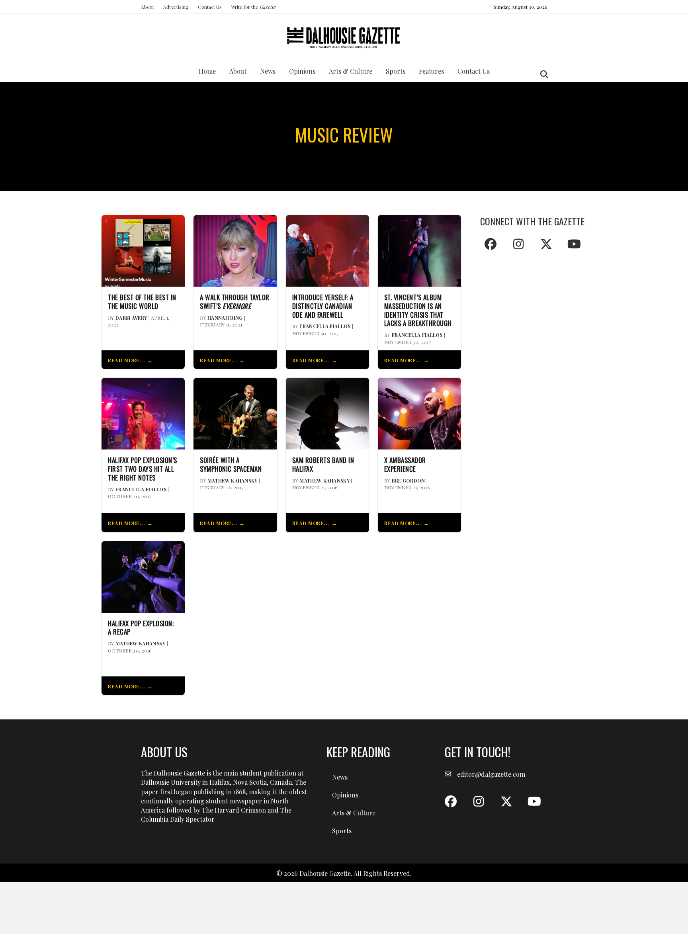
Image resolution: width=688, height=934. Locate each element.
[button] (490, 244)
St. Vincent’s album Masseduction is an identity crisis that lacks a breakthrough (418, 310)
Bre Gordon (408, 480)
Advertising (176, 7)
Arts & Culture (350, 71)
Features (431, 71)
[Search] (542, 74)
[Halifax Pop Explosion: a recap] (143, 576)
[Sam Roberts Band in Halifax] (327, 412)
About (147, 7)
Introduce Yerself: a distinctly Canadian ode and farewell (323, 306)
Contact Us (210, 7)
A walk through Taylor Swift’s (235, 302)
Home (207, 71)
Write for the (253, 7)
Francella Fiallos (324, 326)
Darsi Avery (131, 318)
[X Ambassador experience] (419, 412)
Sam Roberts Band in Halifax (323, 464)
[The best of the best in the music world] (143, 250)
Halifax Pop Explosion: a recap (141, 628)
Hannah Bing (224, 318)
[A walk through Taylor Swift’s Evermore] (235, 250)
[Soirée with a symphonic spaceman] (235, 412)
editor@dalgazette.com (491, 774)
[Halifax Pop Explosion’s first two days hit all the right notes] (143, 412)
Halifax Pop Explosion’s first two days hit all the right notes (142, 469)
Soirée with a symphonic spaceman (231, 464)
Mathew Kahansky (232, 480)
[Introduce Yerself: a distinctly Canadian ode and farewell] (327, 250)
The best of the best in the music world (142, 302)
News (268, 71)
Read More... (126, 360)
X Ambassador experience (405, 464)
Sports (395, 71)
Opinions (302, 71)
